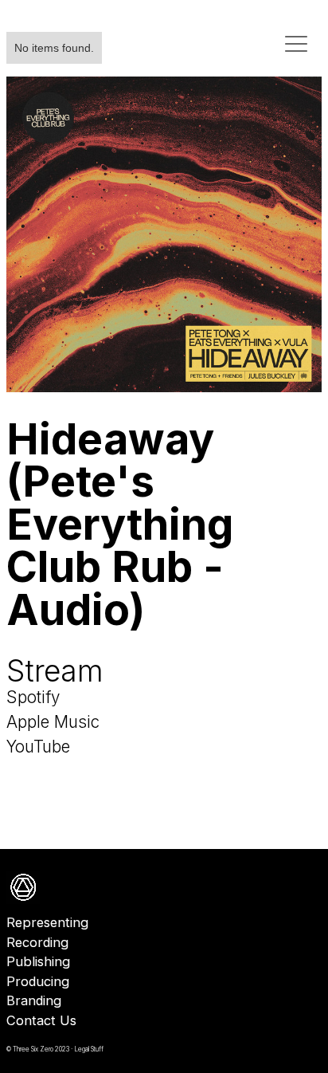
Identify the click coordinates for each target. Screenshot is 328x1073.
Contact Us (41, 1020)
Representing (47, 922)
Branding (33, 1000)
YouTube (38, 747)
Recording (37, 942)
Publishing (38, 961)
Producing (37, 981)
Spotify (33, 697)
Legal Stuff (88, 1049)
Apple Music (53, 722)
